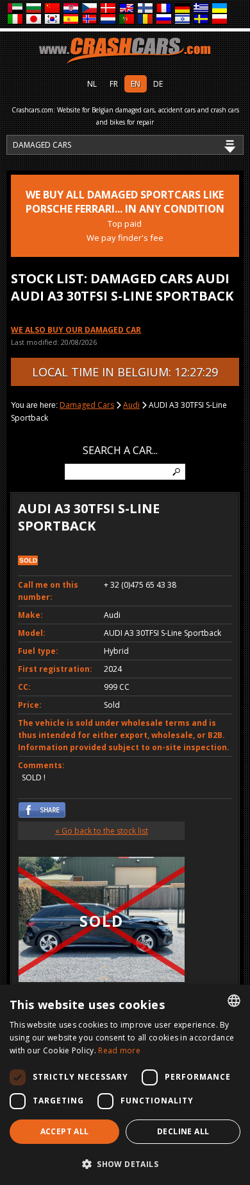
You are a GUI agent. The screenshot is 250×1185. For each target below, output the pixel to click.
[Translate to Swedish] (202, 19)
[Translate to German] (183, 8)
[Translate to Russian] (164, 19)
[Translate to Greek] (202, 8)
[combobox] (234, 1000)
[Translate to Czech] (90, 8)
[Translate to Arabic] (16, 8)
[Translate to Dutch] (109, 19)
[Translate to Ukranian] (220, 8)
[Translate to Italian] (16, 19)
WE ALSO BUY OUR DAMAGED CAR (76, 329)
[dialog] (125, 1085)
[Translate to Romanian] (146, 19)
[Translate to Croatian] (71, 8)
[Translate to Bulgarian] (34, 8)
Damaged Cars (87, 404)
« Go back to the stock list (101, 830)
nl (92, 83)
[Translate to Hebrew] (183, 19)
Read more (119, 1050)
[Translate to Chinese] (53, 8)
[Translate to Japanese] (34, 19)
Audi (131, 404)
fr (114, 83)
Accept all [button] (64, 1131)
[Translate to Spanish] (71, 19)
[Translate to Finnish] (146, 8)
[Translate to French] (164, 8)
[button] (125, 1163)
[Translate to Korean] (53, 19)
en (135, 83)
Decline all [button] (183, 1131)
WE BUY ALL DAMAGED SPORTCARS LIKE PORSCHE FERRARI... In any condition (125, 215)
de (158, 83)
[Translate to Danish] (109, 8)
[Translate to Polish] (220, 19)
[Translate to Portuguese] (127, 19)
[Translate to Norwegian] (90, 19)
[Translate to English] (127, 8)
